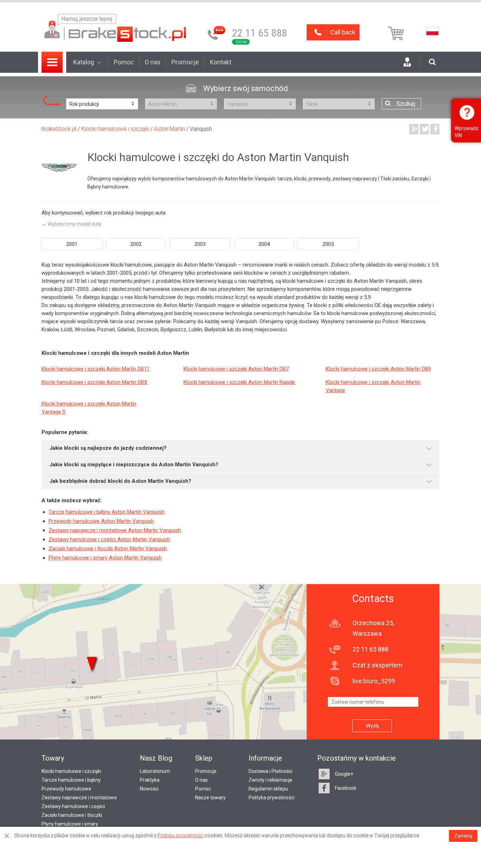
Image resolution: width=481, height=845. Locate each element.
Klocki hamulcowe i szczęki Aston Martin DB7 (236, 369)
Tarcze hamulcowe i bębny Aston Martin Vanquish (106, 512)
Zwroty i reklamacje (270, 780)
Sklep (203, 758)
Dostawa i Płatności (270, 771)
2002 (136, 244)
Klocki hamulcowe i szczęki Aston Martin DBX (94, 382)
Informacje (265, 758)
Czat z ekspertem (377, 665)
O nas (153, 62)
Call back (342, 32)
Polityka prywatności (271, 797)
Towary (53, 758)
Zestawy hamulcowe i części (73, 806)
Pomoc (124, 62)
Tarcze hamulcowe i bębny (71, 780)
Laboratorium (155, 771)
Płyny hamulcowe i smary (70, 824)
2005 (328, 244)
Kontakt (220, 62)
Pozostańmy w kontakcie (356, 758)
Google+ (344, 774)
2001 (71, 244)
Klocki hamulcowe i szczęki (115, 129)
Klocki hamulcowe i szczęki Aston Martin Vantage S (89, 408)
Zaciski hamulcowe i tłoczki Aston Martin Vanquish (108, 548)
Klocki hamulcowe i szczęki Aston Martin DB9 (378, 369)
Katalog (83, 62)
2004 (264, 244)
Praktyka (150, 780)
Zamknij (463, 836)
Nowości (149, 789)
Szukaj (405, 103)
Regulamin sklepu (268, 789)
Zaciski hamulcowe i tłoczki (72, 815)
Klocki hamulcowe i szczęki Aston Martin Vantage (373, 386)
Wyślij (372, 726)
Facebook (345, 788)
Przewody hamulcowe (66, 789)
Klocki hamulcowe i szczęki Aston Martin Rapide (239, 382)
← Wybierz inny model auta (71, 224)
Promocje (185, 62)
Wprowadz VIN (467, 132)
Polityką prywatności (180, 835)
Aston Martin (169, 129)
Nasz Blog (156, 758)
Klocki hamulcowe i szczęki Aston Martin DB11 (96, 369)
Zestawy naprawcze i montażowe (79, 797)
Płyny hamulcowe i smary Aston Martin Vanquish (105, 558)
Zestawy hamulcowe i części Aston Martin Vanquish (109, 539)
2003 (200, 244)
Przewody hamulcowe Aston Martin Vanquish (101, 521)
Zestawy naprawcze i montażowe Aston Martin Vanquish (115, 530)
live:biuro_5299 (373, 681)
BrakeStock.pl (59, 129)
